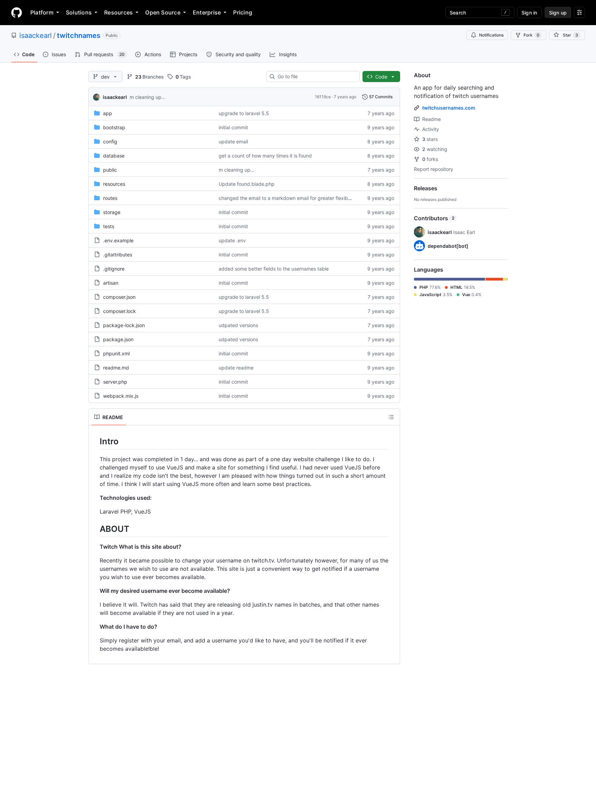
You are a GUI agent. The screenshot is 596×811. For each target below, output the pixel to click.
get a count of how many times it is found (265, 156)
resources (114, 184)
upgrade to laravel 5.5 (244, 113)
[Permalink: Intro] (95, 441)
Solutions (79, 12)
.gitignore (114, 269)
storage (111, 212)
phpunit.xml (116, 353)
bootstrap (114, 127)
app (107, 113)
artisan (110, 283)
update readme (236, 368)
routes (110, 198)
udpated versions (238, 325)
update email (233, 141)
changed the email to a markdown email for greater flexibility (287, 198)
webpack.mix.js (120, 396)
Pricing (242, 12)
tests (108, 226)
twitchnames (78, 35)
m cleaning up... (148, 97)
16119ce (323, 96)
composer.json (119, 297)
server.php (115, 382)
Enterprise (207, 12)
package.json (118, 339)
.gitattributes (117, 254)
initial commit (233, 127)
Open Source (162, 12)
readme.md (116, 368)
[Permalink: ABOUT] (95, 529)
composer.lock (119, 311)
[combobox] (316, 76)
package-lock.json (124, 325)
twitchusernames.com (448, 108)
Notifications (491, 35)
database (114, 156)
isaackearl (35, 35)
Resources (118, 12)
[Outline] (391, 417)
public (110, 170)
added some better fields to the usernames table (274, 269)
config (110, 141)
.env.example (118, 240)
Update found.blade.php (247, 184)
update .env (232, 240)
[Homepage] (16, 12)
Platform (41, 12)
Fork (531, 35)
